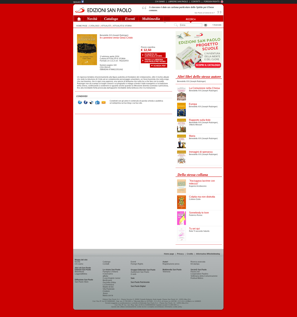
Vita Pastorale (108, 289)
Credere (106, 291)
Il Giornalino (108, 274)
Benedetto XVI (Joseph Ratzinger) (114, 35)
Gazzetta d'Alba (109, 282)
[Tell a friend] (103, 102)
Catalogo (111, 19)
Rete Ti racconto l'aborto (199, 231)
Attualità (106, 26)
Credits (190, 254)
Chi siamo (79, 264)
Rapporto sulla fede (200, 120)
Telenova (166, 272)
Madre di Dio (108, 287)
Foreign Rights (212, 1)
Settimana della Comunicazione (204, 276)
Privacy (180, 254)
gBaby (105, 276)
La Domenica (108, 285)
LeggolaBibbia (81, 274)
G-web (133, 274)
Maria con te (108, 295)
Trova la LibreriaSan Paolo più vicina (155, 61)
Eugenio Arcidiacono (198, 186)
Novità (92, 19)
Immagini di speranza (201, 152)
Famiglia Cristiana (110, 272)
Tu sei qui (194, 228)
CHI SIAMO (160, 1)
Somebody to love (199, 212)
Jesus (105, 293)
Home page (169, 254)
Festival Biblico (197, 278)
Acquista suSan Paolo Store (153, 55)
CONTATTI (195, 1)
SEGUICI (77, 2)
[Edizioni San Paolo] (103, 10)
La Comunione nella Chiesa (204, 88)
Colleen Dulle (195, 199)
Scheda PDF (159, 66)
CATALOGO (94, 26)
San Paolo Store (81, 282)
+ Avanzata (216, 25)
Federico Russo (195, 215)
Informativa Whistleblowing (208, 254)
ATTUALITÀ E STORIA (122, 26)
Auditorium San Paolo (140, 272)
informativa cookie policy (173, 307)
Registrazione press (171, 264)
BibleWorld (79, 272)
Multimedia (151, 19)
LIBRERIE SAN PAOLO (178, 1)
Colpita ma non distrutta (202, 196)
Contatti (106, 264)
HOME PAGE (81, 26)
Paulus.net (195, 272)
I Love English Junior (111, 278)
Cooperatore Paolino (199, 274)
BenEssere (107, 280)
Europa (193, 104)
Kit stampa (195, 264)
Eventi (130, 19)
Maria (192, 136)
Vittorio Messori (195, 125)
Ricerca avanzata (198, 262)
